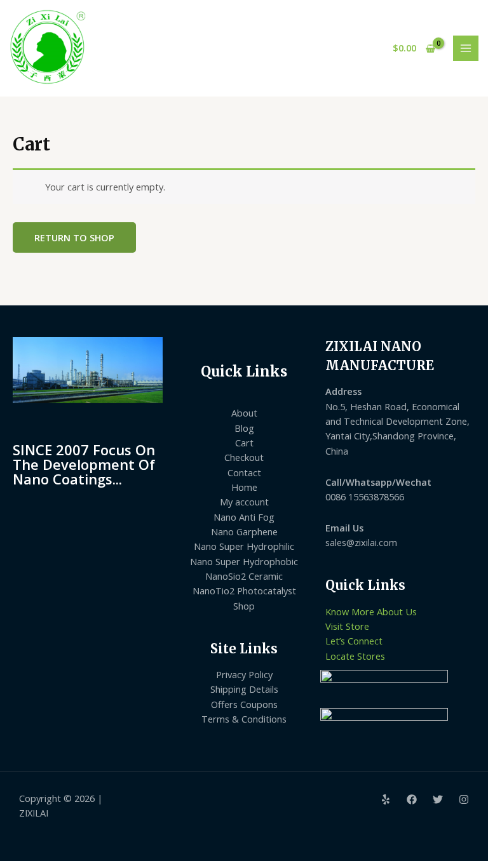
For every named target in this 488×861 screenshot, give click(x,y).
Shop (244, 605)
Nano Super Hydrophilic (244, 546)
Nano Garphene (244, 531)
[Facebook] (412, 799)
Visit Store (347, 626)
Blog (244, 428)
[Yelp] (386, 799)
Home (244, 487)
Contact (244, 472)
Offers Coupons (244, 704)
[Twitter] (438, 799)
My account (244, 501)
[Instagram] (464, 799)
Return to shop (74, 237)
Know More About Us (371, 611)
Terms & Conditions (244, 718)
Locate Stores (355, 656)
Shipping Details (244, 689)
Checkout (244, 457)
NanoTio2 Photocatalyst (244, 590)
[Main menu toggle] (465, 48)
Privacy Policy (244, 674)
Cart (244, 442)
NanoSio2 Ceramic (244, 576)
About (244, 412)
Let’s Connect (354, 640)
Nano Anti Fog (244, 517)
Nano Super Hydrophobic (244, 561)
